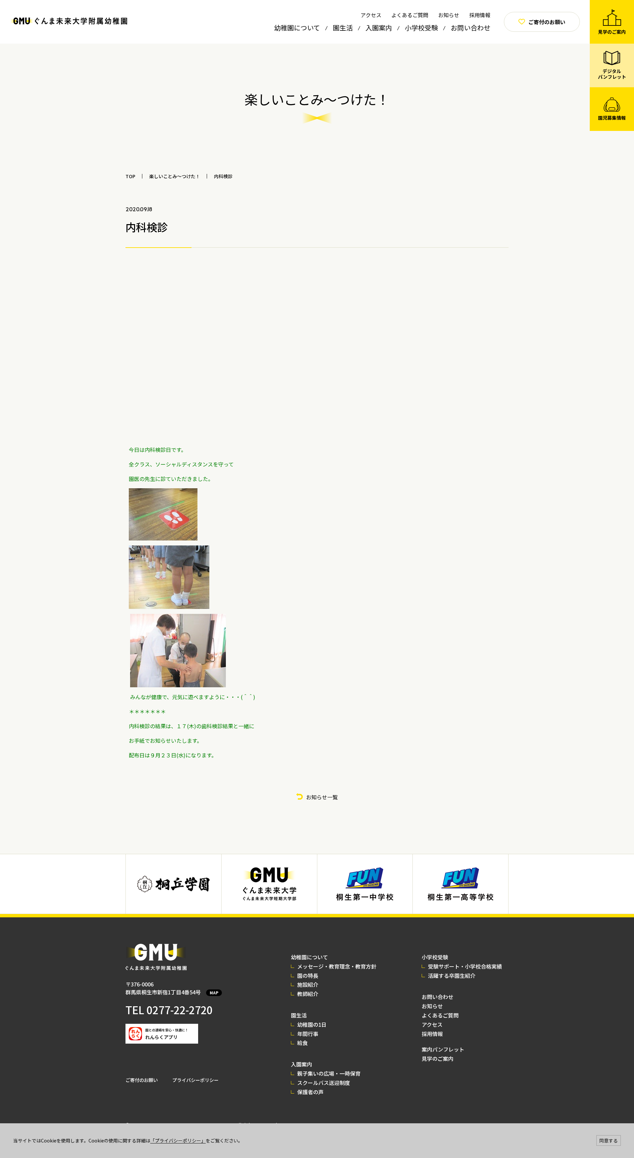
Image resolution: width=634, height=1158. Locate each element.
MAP (214, 992)
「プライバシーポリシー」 (178, 1140)
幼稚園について (297, 27)
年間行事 (307, 1034)
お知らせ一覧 (322, 797)
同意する (608, 1140)
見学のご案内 (437, 1058)
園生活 (343, 27)
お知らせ (448, 15)
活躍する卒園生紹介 (452, 975)
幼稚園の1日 (312, 1024)
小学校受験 (421, 27)
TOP (130, 176)
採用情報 (479, 15)
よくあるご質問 (409, 15)
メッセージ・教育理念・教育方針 (336, 966)
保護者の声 (310, 1092)
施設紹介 (307, 984)
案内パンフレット (443, 1049)
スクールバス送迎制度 (323, 1083)
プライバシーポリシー (195, 1080)
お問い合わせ (470, 27)
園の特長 (307, 975)
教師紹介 (307, 994)
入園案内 (379, 27)
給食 (302, 1043)
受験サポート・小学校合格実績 (465, 966)
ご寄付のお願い (141, 1080)
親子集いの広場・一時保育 (329, 1073)
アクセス (371, 15)
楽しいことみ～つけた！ (174, 176)
